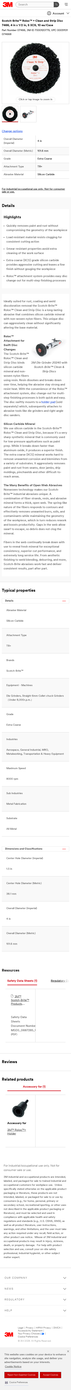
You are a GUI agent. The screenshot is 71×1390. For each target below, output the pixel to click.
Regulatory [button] (15, 1299)
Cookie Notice (13, 1366)
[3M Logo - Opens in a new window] (8, 4)
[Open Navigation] (66, 4)
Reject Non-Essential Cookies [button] (21, 1375)
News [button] (9, 1289)
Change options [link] (12, 131)
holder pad (48, 402)
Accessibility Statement (30, 1331)
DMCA (57, 1328)
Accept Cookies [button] (50, 1375)
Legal (20, 1328)
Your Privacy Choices (29, 1334)
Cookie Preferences (28, 1337)
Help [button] (8, 1310)
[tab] (22, 981)
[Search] (56, 4)
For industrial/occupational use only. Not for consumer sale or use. (33, 190)
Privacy (29, 1328)
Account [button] (58, 13)
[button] (16, 1383)
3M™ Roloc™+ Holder (16, 1132)
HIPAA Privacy (43, 1328)
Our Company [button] (16, 1278)
